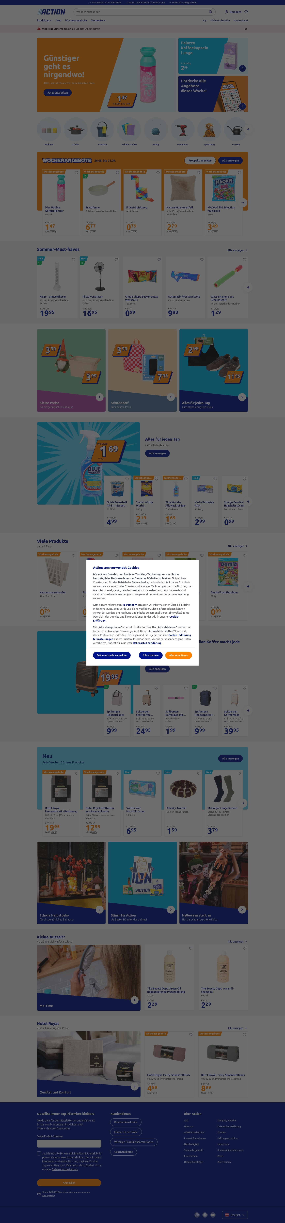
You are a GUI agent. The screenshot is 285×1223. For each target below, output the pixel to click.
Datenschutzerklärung (147, 642)
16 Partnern (129, 604)
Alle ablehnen (151, 655)
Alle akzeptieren (178, 655)
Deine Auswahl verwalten (112, 655)
